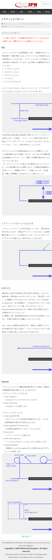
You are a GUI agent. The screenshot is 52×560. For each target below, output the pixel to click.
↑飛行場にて (26, 536)
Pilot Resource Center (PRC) (31, 24)
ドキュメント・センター (13, 24)
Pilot (30, 11)
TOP (4, 11)
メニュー (46, 3)
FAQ (39, 11)
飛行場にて (5, 27)
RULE (47, 11)
